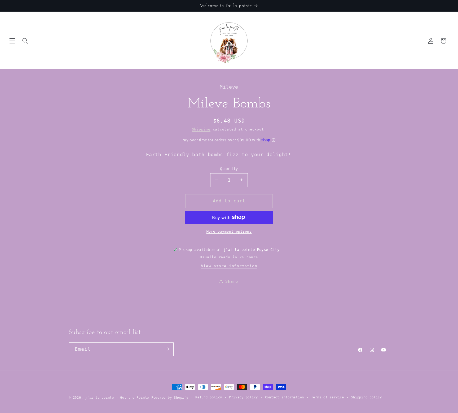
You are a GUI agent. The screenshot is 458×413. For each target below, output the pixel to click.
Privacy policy (243, 397)
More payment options (229, 231)
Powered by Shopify (169, 397)
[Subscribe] (167, 349)
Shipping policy (366, 397)
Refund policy (208, 397)
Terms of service (327, 397)
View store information (229, 266)
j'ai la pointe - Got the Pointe (117, 397)
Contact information (284, 397)
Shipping (201, 129)
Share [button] (231, 281)
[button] (12, 40)
